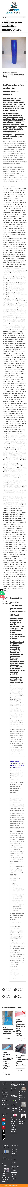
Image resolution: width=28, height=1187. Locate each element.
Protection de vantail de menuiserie (11, 423)
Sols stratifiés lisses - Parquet (14, 232)
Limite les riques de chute (18, 347)
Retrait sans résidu (9, 572)
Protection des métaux (8, 435)
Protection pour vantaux (15, 470)
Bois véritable (6, 190)
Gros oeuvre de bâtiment (17, 198)
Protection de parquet (13, 381)
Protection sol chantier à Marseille (11, 478)
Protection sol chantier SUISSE (10, 488)
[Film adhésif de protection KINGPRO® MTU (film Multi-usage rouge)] (20, 1014)
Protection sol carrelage (16, 472)
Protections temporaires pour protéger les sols (14, 544)
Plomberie (10, 224)
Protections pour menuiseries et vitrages (13, 530)
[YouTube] (3, 1119)
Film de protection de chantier (14, 313)
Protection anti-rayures (8, 361)
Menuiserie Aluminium (8, 208)
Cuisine (14, 194)
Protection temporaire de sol (13, 500)
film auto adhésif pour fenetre (16, 300)
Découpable (17, 272)
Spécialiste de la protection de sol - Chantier (14, 580)
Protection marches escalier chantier (12, 449)
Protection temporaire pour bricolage (12, 510)
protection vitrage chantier (9, 522)
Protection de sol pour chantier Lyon (12, 407)
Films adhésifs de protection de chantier (13, 337)
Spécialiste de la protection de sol (17, 578)
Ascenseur (18, 188)
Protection (17, 355)
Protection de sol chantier (9, 393)
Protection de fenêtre (13, 373)
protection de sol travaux (14, 411)
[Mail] (3, 1135)
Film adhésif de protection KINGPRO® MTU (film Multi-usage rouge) (20, 1027)
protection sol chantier (17, 476)
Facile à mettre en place (14, 276)
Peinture (10, 220)
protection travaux (17, 520)
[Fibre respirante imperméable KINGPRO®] (7, 1018)
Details (8, 1038)
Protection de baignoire (14, 367)
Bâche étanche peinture (13, 254)
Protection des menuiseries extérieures (12, 431)
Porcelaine (16, 224)
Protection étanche (12, 443)
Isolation (17, 202)
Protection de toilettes (20, 421)
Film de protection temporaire (17, 321)
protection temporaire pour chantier (12, 512)
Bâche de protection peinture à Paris (12, 248)
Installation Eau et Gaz (8, 202)
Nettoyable (10, 353)
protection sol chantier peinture (18, 486)
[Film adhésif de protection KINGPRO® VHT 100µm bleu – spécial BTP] (7, 1047)
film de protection (12, 311)
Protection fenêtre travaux (14, 445)
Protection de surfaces (8, 421)
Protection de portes (16, 383)
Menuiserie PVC (7, 210)
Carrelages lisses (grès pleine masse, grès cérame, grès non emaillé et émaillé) (14, 192)
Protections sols (15, 532)
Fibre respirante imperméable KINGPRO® (9, 1030)
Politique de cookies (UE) (14, 1177)
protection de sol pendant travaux (15, 405)
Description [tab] (5, 598)
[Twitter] (3, 1131)
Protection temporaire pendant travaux (12, 508)
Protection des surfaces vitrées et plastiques (14, 437)
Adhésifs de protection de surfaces (11, 240)
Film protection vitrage (18, 335)
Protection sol (6, 472)
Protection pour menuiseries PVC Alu (12, 468)
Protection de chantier (8, 371)
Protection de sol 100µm (15, 389)
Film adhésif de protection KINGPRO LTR (13, 196)
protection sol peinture (12, 490)
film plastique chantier (13, 329)
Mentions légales (14, 1158)
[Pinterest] (3, 1127)
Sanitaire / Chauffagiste (11, 230)
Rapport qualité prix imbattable (11, 570)
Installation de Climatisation (15, 200)
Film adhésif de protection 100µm (16, 280)
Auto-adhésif (10, 242)
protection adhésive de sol (18, 357)
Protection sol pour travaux (16, 492)
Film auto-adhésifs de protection (18, 305)
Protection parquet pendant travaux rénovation (14, 457)
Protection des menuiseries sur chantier (12, 433)
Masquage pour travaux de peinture (12, 349)
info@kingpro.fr (6, 1108)
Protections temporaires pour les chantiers (13, 542)
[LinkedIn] (3, 1123)
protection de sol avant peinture (18, 391)
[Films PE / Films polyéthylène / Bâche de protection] (20, 1049)
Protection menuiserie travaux (13, 453)
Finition (5, 198)
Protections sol (6, 532)
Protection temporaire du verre (16, 506)
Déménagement (21, 194)
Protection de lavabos (17, 377)
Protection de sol (14, 385)
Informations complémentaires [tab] (5, 602)
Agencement (12, 188)
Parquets (5, 220)
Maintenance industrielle (15, 206)
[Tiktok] (3, 1138)
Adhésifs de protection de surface (17, 238)
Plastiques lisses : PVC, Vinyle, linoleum (17, 222)
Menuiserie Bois (18, 208)
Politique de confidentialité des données (14, 1166)
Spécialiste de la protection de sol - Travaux (14, 584)
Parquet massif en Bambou (15, 218)
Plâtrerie (5, 224)
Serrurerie (20, 230)
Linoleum (14, 204)
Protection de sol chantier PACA (13, 397)
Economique (6, 274)
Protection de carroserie (18, 369)
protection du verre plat (9, 439)
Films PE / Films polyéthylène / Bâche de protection (22, 1060)
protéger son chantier (8, 564)
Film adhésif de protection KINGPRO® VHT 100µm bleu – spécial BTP (8, 1061)
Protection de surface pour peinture (16, 419)
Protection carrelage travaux (14, 365)
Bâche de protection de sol (14, 244)
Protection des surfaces (20, 435)
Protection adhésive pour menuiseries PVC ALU (14, 359)
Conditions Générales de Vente (14, 1151)
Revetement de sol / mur (14, 228)
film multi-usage (18, 327)
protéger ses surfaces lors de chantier (17, 562)
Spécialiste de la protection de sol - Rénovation (14, 582)
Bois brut (24, 188)
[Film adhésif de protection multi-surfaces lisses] (14, 52)
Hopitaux (5, 200)
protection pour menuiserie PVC (15, 466)
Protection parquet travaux (9, 459)
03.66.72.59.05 (5, 1104)
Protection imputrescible (15, 447)
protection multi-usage (16, 455)
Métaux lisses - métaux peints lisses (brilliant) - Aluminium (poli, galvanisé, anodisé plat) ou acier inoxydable (14, 214)
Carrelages (13, 190)
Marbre (23, 206)
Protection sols (6, 494)
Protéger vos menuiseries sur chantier (16, 568)
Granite (9, 198)
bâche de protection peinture (19, 246)
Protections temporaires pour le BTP (17, 540)
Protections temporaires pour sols (11, 546)
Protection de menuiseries (9, 379)
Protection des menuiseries (18, 429)
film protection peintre (13, 331)
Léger (10, 347)
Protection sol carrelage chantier (11, 474)
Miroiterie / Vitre (20, 216)
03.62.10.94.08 (5, 1100)
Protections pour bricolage (14, 528)
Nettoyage (5, 218)
